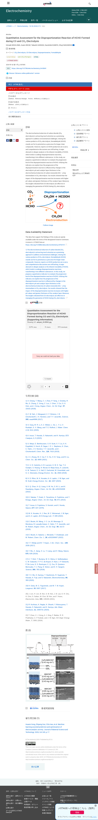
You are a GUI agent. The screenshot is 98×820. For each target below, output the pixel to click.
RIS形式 (13, 96)
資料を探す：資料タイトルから (14, 797)
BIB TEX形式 (14, 102)
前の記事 (35, 766)
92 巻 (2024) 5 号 (35, 26)
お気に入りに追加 (83, 130)
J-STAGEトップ (11, 26)
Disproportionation (44, 52)
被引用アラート (82, 137)
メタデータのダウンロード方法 (19, 112)
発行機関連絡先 (14, 116)
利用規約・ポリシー (31, 804)
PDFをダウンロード (19, 88)
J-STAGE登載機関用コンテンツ (68, 797)
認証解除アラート (83, 141)
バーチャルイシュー (50, 20)
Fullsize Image (48, 225)
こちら (94, 817)
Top (48, 787)
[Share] (62, 386)
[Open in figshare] (29, 387)
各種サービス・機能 (31, 799)
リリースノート (47, 799)
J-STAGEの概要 (29, 796)
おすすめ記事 (67, 20)
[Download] (66, 386)
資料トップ (11, 20)
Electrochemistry (22, 26)
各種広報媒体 (46, 813)
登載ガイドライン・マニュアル (68, 801)
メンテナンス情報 (48, 801)
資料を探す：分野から (14, 800)
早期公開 (23, 20)
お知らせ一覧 (46, 796)
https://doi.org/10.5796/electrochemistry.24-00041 (29, 68)
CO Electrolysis (20, 52)
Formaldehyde (56, 52)
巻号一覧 (34, 20)
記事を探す (10, 808)
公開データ (28, 801)
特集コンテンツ (47, 810)
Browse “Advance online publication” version (24, 73)
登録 (77, 812)
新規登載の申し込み (31, 807)
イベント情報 (46, 804)
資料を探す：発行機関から (14, 804)
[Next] (45, 386)
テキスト (14, 108)
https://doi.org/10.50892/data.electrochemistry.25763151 (45, 245)
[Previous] (42, 386)
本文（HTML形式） (16, 84)
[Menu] (49, 386)
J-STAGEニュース (48, 807)
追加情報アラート (83, 133)
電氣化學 (75, 170)
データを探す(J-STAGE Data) (14, 811)
